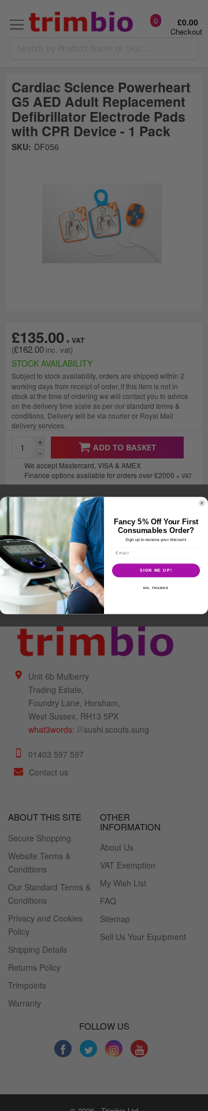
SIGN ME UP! (156, 570)
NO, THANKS (156, 588)
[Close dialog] (201, 502)
